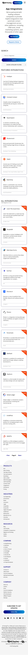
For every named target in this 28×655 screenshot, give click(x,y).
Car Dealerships (7, 496)
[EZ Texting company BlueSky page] (20, 618)
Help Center (6, 571)
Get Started (14, 36)
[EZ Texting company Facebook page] (11, 618)
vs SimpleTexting (7, 543)
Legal (5, 504)
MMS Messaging (7, 480)
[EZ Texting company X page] (14, 618)
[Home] (7, 3)
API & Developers (7, 594)
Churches (6, 517)
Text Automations (8, 474)
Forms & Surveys (7, 130)
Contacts (5, 242)
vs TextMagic (6, 551)
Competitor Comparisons (9, 530)
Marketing (13, 151)
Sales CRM (5, 449)
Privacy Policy (5, 627)
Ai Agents (5, 304)
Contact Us (6, 569)
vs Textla (6, 547)
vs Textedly (6, 553)
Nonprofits (6, 508)
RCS (4, 468)
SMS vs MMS (6, 478)
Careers (5, 586)
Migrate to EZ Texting (8, 532)
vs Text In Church (8, 549)
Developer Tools (7, 151)
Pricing (5, 489)
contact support (20, 635)
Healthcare (6, 511)
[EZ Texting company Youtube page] (8, 618)
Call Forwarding (7, 481)
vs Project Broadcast (8, 562)
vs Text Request (7, 556)
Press (5, 588)
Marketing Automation (8, 89)
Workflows (6, 476)
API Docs (6, 577)
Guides (5, 534)
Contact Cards (7, 483)
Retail (5, 500)
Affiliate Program (7, 596)
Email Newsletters (7, 110)
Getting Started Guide (9, 575)
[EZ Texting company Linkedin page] (5, 618)
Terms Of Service (12, 627)
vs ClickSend (6, 560)
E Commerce (14, 130)
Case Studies (6, 528)
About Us (6, 584)
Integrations (6, 485)
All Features (6, 487)
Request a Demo (14, 42)
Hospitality (6, 506)
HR (4, 283)
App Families (14, 172)
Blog (5, 526)
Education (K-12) (7, 515)
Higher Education (8, 509)
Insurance (6, 502)
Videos (5, 536)
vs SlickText (6, 545)
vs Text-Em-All (7, 554)
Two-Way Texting (7, 472)
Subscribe (14, 612)
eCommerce (6, 498)
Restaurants (6, 513)
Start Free (17, 3)
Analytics (5, 407)
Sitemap (5, 597)
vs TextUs (6, 558)
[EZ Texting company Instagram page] (17, 618)
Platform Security (8, 592)
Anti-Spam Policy (21, 627)
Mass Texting (7, 470)
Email (4, 345)
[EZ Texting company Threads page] (23, 618)
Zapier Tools (20, 172)
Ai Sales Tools (6, 221)
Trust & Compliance (8, 573)
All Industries (6, 519)
